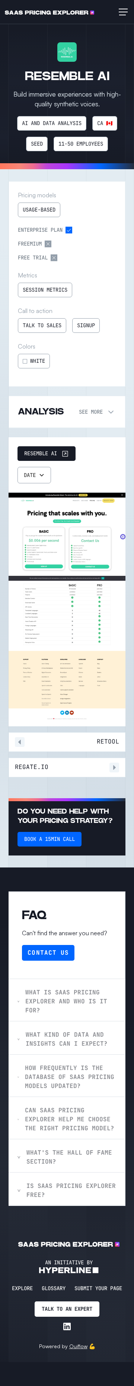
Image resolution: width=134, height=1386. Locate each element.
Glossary (54, 1288)
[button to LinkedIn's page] (67, 1326)
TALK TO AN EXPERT (67, 1309)
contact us (48, 953)
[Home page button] (49, 11)
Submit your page (98, 1288)
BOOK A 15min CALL (49, 839)
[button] (121, 12)
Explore (22, 1288)
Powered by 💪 (67, 1346)
